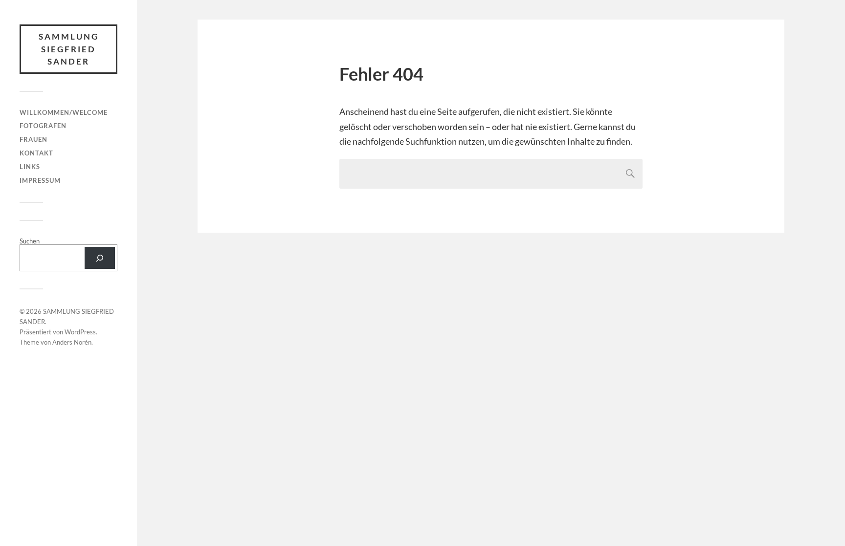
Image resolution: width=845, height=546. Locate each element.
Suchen (30, 241)
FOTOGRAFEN (43, 126)
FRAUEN (33, 139)
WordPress (80, 332)
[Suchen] (100, 258)
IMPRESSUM (40, 180)
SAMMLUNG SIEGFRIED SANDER (69, 48)
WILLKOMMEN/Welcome (64, 112)
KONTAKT (36, 153)
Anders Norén (71, 342)
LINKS (30, 167)
